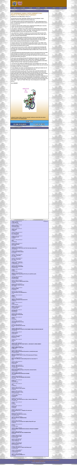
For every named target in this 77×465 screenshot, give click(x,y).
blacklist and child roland (16, 443)
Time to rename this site (16, 439)
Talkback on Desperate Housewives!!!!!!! (20, 299)
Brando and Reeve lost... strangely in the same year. (22, 410)
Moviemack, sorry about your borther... (19, 414)
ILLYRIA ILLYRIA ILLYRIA (17, 436)
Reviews (38, 8)
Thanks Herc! (14, 229)
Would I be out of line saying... (17, 391)
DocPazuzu (14, 380)
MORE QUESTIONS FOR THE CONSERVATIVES (21, 432)
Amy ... (13, 384)
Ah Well (13, 270)
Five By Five (14, 406)
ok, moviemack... (15, 395)
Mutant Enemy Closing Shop (17, 314)
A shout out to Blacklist (16, 450)
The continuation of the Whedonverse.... (19, 292)
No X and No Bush (15, 233)
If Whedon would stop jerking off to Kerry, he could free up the (24, 273)
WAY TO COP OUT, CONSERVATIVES (19, 417)
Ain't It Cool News (20, 3)
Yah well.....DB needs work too (18, 366)
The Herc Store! (24, 118)
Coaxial (30, 8)
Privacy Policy (37, 461)
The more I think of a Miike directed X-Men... (20, 281)
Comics (46, 8)
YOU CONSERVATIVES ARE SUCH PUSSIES (20, 373)
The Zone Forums (56, 460)
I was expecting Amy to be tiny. (18, 321)
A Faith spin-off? (15, 222)
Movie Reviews (37, 460)
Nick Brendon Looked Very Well (18, 284)
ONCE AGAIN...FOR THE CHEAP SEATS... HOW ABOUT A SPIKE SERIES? (26, 343)
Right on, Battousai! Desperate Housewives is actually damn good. (25, 351)
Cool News (22, 8)
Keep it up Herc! (15, 362)
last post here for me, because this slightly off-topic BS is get (24, 421)
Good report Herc (15, 225)
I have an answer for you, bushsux (18, 388)
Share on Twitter (40, 124)
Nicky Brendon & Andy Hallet (17, 266)
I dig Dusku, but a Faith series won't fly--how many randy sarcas (24, 248)
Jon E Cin (13, 340)
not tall (13, 303)
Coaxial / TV (27, 460)
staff (29, 16)
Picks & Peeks (31, 460)
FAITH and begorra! (15, 307)
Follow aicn (29, 121)
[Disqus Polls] (29, 143)
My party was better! (16, 336)
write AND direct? (15, 277)
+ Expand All (45, 221)
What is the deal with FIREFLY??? (18, 454)
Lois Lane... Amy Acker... (16, 255)
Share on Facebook (20, 124)
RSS (33, 461)
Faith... (13, 240)
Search (61, 8)
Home (14, 8)
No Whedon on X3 (15, 236)
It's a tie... (13, 425)
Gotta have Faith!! (15, 288)
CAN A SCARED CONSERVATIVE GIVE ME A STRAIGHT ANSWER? (25, 428)
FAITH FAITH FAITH (15, 244)
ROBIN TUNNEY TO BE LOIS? (18, 347)
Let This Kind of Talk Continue (18, 251)
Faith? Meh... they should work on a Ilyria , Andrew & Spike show (24, 399)
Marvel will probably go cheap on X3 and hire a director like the (24, 369)
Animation (42, 460)
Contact (54, 8)
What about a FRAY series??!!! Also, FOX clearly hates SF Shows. (25, 355)
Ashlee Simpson (15, 332)
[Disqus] (29, 173)
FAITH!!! (13, 318)
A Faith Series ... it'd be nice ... (17, 262)
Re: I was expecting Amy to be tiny (18, 325)
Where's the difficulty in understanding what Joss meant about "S (24, 358)
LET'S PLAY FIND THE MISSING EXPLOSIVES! (21, 377)
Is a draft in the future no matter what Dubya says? (22, 447)
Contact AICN (42, 461)
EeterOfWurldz (14, 310)
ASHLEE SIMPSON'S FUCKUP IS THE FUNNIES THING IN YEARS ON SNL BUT (27, 329)
